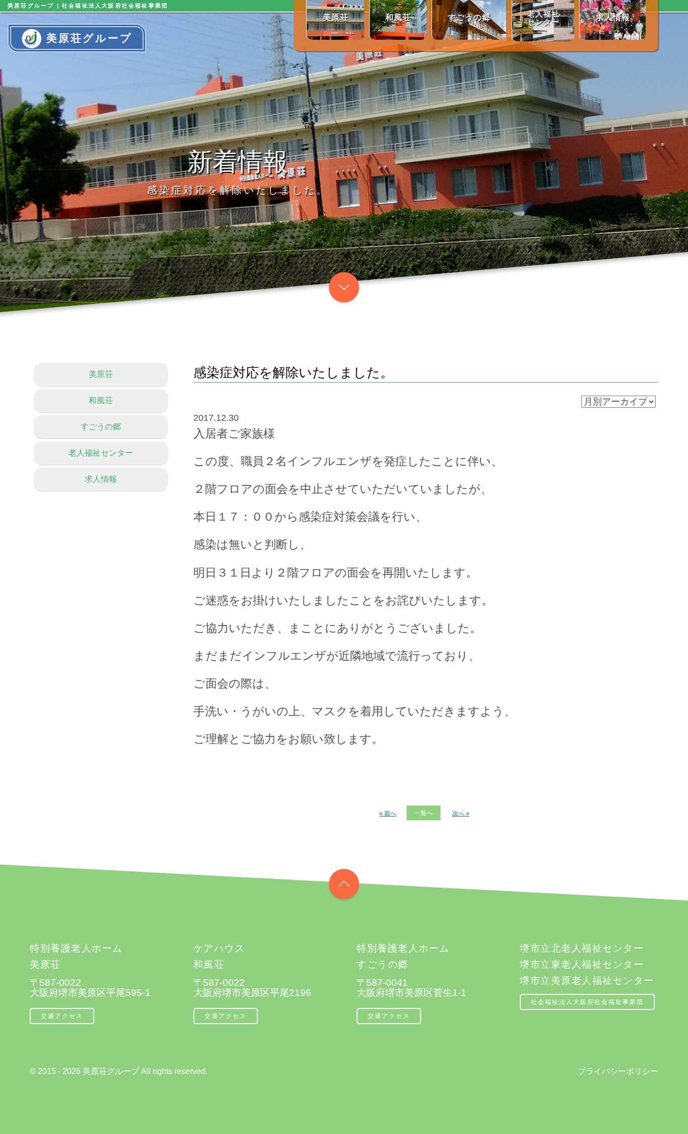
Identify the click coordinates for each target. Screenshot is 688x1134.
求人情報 (101, 479)
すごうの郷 (101, 426)
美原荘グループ (89, 38)
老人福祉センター (100, 453)
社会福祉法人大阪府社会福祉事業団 (587, 1001)
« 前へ (387, 813)
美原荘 (101, 374)
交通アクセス (62, 1016)
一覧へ (424, 812)
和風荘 (101, 400)
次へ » (460, 813)
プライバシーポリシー (618, 1071)
